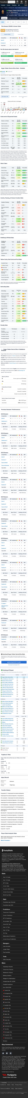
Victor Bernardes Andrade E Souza (9, 741)
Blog (12, 1088)
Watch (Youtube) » (5, 840)
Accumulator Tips (7, 921)
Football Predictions (8, 984)
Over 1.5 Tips (6, 930)
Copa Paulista (4, 587)
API (19, 5)
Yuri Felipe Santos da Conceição (9, 710)
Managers (6, 943)
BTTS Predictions (7, 918)
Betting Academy (7, 975)
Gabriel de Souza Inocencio (8, 729)
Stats (3, 873)
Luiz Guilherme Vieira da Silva (8, 679)
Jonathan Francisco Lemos (7, 736)
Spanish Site (7, 999)
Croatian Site (7, 1023)
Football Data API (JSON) (9, 981)
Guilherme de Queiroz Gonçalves (9, 694)
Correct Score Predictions (9, 939)
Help (13, 1084)
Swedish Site (7, 1005)
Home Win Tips (7, 924)
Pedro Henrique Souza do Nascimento (10, 723)
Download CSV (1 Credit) (15, 662)
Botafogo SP (15, 12)
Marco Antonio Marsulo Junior (8, 708)
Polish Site (6, 1020)
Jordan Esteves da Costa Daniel (8, 742)
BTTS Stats (5, 883)
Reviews (5, 1041)
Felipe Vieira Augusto (6, 725)
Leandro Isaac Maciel (6, 704)
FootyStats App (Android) (9, 902)
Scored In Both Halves (8, 889)
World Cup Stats (7, 895)
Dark (26, 5)
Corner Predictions (7, 915)
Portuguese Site (8, 993)
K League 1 (3, 603)
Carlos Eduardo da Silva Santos (8, 720)
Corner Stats (6, 886)
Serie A (3, 564)
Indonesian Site (8, 1026)
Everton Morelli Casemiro (7, 703)
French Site (7, 1002)
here (22, 1093)
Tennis (8, 5)
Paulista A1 (3, 43)
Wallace (3, 722)
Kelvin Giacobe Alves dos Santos (9, 685)
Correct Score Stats (8, 892)
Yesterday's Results (8, 966)
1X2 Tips (5, 933)
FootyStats (4, 1082)
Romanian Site (7, 1017)
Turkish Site (7, 990)
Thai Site (6, 1029)
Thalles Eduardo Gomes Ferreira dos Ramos (11, 692)
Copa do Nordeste (5, 465)
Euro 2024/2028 (7, 987)
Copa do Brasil (4, 462)
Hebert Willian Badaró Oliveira (8, 718)
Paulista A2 (3, 584)
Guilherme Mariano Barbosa (8, 732)
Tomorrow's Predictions (9, 912)
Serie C (3, 501)
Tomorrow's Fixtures (8, 969)
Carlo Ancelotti (6, 946)
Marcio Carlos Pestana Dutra (8, 689)
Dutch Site (6, 1011)
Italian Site (6, 1014)
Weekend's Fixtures (8, 972)
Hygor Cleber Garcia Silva (7, 677)
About (8, 1084)
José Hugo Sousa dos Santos (8, 684)
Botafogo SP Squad (8, 670)
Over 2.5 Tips (6, 927)
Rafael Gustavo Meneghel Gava (8, 701)
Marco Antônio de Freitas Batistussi (9, 711)
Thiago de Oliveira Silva (7, 691)
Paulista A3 (3, 639)
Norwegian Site (8, 1032)
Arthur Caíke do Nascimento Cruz (9, 682)
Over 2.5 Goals (6, 877)
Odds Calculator (7, 959)
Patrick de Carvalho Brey (7, 727)
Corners (3, 5)
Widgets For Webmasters (9, 978)
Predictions (6, 909)
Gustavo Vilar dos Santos (7, 730)
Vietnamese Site (8, 1038)
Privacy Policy (18, 1084)
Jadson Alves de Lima (6, 696)
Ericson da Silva (5, 734)
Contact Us (3, 1084)
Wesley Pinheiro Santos (7, 680)
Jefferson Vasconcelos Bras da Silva (9, 687)
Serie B (2, 40)
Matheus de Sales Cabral (7, 706)
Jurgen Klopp (6, 949)
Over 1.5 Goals (6, 880)
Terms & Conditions (5, 1088)
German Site (7, 1008)
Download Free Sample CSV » (14, 664)
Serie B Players (12, 363)
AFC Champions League (4, 606)
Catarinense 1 (4, 421)
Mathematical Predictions (9, 936)
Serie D (3, 545)
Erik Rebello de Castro (6, 713)
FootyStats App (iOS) (8, 905)
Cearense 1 (3, 459)
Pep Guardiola (6, 952)
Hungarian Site (8, 1035)
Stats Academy (18, 1088)
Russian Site (7, 996)
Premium (14, 5)
